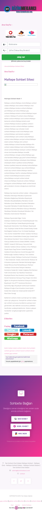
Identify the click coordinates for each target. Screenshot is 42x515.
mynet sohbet (25, 351)
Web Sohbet (22, 419)
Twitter (11, 330)
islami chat (26, 348)
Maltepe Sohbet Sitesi (17, 66)
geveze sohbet (15, 351)
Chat (12, 505)
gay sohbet (13, 353)
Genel (6, 66)
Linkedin (26, 330)
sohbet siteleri (36, 501)
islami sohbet (17, 348)
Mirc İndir (22, 434)
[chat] (20, 508)
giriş (22, 361)
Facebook (19, 326)
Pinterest (28, 334)
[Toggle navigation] (6, 17)
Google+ (11, 334)
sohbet (22, 474)
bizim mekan (8, 348)
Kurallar (18, 505)
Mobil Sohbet (22, 426)
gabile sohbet (13, 501)
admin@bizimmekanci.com (21, 470)
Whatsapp (12, 338)
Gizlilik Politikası (26, 505)
